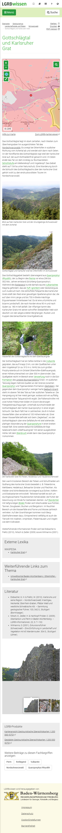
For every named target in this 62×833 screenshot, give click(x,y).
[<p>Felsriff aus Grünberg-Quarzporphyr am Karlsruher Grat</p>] (31, 662)
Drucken (53, 26)
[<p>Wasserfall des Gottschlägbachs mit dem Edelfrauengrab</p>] (31, 338)
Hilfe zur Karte (8, 134)
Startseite (6, 24)
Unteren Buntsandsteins (27, 380)
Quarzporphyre (34, 424)
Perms (32, 278)
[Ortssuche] (56, 64)
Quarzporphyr (53, 275)
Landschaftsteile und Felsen (15, 26)
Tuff (28, 288)
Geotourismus (18, 24)
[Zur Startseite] (14, 3)
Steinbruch (22, 433)
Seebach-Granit (51, 389)
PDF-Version (51, 29)
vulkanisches (52, 285)
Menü (10, 12)
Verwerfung (39, 376)
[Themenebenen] (6, 74)
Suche (54, 12)
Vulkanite (50, 361)
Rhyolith (7, 278)
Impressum (26, 807)
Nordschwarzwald (15, 767)
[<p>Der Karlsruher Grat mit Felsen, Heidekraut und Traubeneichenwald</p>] (31, 458)
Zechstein (49, 386)
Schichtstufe (8, 163)
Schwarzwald (33, 26)
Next (57, 705)
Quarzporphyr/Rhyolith (39, 767)
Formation (7, 380)
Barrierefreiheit (28, 826)
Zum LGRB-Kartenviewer (47, 134)
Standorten (53, 500)
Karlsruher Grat (19, 552)
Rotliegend (20, 285)
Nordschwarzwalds (11, 147)
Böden (22, 503)
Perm (8, 762)
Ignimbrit (35, 288)
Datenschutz (27, 813)
